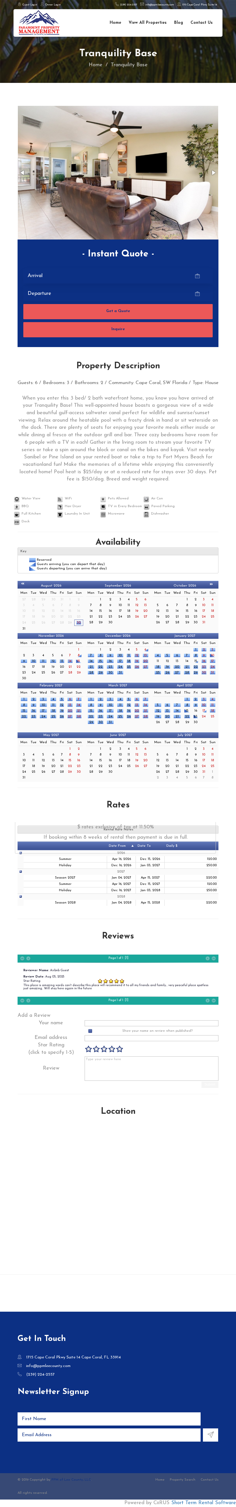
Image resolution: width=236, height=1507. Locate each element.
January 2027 (184, 636)
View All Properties (148, 23)
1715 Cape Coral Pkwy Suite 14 (199, 4)
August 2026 (51, 585)
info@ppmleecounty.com (159, 4)
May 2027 (51, 735)
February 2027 (51, 685)
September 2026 (118, 585)
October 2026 (185, 585)
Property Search (182, 1479)
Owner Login (52, 4)
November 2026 (51, 636)
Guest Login (29, 4)
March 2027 (118, 685)
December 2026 (117, 636)
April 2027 (185, 685)
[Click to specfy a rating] (88, 1049)
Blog (178, 23)
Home (115, 23)
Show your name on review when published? (157, 1031)
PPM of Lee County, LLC (71, 1479)
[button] (22, 172)
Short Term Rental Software (203, 1503)
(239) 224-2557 (128, 4)
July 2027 (184, 735)
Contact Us (202, 23)
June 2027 (118, 735)
